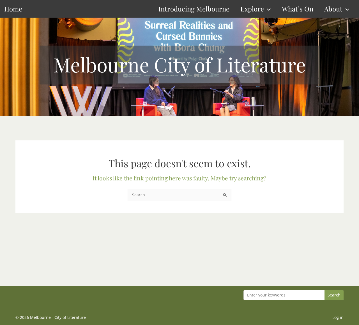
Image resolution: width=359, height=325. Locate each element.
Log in (338, 317)
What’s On (297, 8)
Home (13, 8)
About (333, 8)
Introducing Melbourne (193, 8)
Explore (252, 8)
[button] (267, 9)
